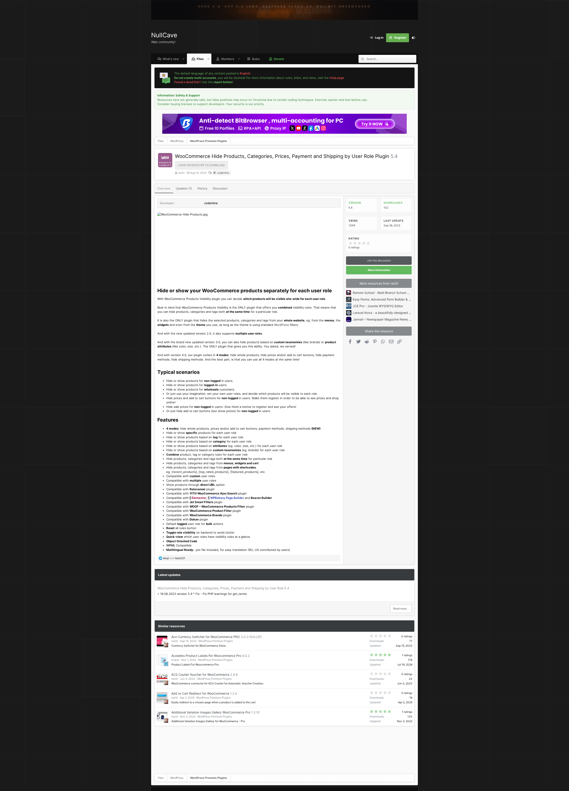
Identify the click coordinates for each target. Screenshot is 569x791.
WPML (170, 545)
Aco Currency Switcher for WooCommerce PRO (205, 637)
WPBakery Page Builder (227, 498)
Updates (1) (184, 188)
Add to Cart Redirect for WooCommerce (200, 693)
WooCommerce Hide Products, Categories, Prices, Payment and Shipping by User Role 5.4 (223, 588)
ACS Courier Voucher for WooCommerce (200, 674)
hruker (175, 659)
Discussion (220, 188)
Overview (163, 188)
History (202, 188)
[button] (183, 59)
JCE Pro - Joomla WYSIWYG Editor (378, 306)
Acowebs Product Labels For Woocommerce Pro (206, 656)
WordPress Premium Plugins (215, 641)
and (174, 558)
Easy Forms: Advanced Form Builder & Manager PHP (391, 299)
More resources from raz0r (379, 283)
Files (200, 59)
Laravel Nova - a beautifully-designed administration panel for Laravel (404, 313)
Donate (279, 59)
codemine (222, 172)
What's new (171, 59)
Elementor (199, 498)
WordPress (281, 325)
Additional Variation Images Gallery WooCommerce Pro (210, 712)
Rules (256, 59)
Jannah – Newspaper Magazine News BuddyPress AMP (393, 319)
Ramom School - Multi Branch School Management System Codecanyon (405, 293)
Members (227, 59)
